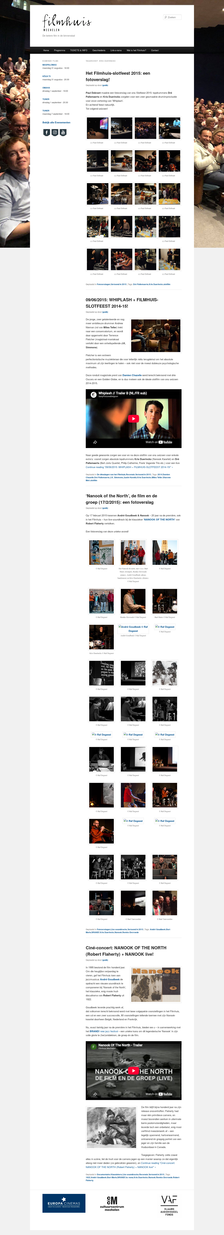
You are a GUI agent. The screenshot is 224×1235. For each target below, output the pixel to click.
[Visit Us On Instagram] (55, 135)
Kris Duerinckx (156, 284)
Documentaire (103, 1174)
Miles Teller (157, 477)
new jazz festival (104, 1031)
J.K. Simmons (116, 477)
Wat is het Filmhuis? (136, 50)
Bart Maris (112, 1177)
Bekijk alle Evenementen (56, 122)
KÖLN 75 (46, 76)
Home (46, 50)
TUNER (45, 99)
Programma (59, 50)
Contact (155, 50)
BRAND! (96, 932)
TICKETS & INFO (78, 50)
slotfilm (166, 284)
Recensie (130, 474)
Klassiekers (116, 1174)
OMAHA (46, 87)
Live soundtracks (119, 929)
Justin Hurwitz (130, 477)
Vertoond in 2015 (118, 284)
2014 (160, 474)
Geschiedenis (98, 50)
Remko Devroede (130, 932)
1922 (88, 1177)
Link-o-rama (116, 50)
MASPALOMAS (49, 64)
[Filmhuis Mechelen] (67, 30)
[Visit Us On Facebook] (46, 135)
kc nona (129, 1177)
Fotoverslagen (103, 284)
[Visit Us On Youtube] (63, 135)
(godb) (105, 85)
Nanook (118, 932)
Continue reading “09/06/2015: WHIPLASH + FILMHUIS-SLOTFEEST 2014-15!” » (129, 467)
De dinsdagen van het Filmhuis (111, 474)
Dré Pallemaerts (140, 284)
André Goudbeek (158, 929)
